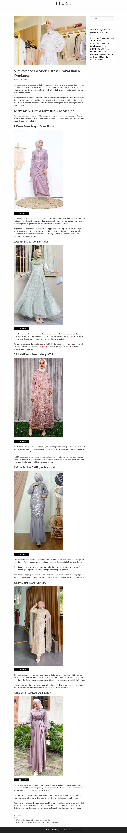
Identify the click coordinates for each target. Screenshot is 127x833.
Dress (18, 818)
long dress (17, 87)
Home (26, 8)
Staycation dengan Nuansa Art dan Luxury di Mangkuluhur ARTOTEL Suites (101, 57)
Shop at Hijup (98, 8)
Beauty (43, 8)
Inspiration (53, 8)
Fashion (34, 8)
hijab (35, 87)
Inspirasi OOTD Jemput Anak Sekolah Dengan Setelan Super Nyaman (37, 822)
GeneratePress (76, 830)
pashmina (43, 346)
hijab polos (64, 231)
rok (66, 570)
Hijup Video (84, 8)
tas (73, 346)
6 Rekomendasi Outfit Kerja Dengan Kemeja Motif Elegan (34, 820)
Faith (75, 8)
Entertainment (65, 8)
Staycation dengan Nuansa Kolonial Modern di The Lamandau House (100, 32)
